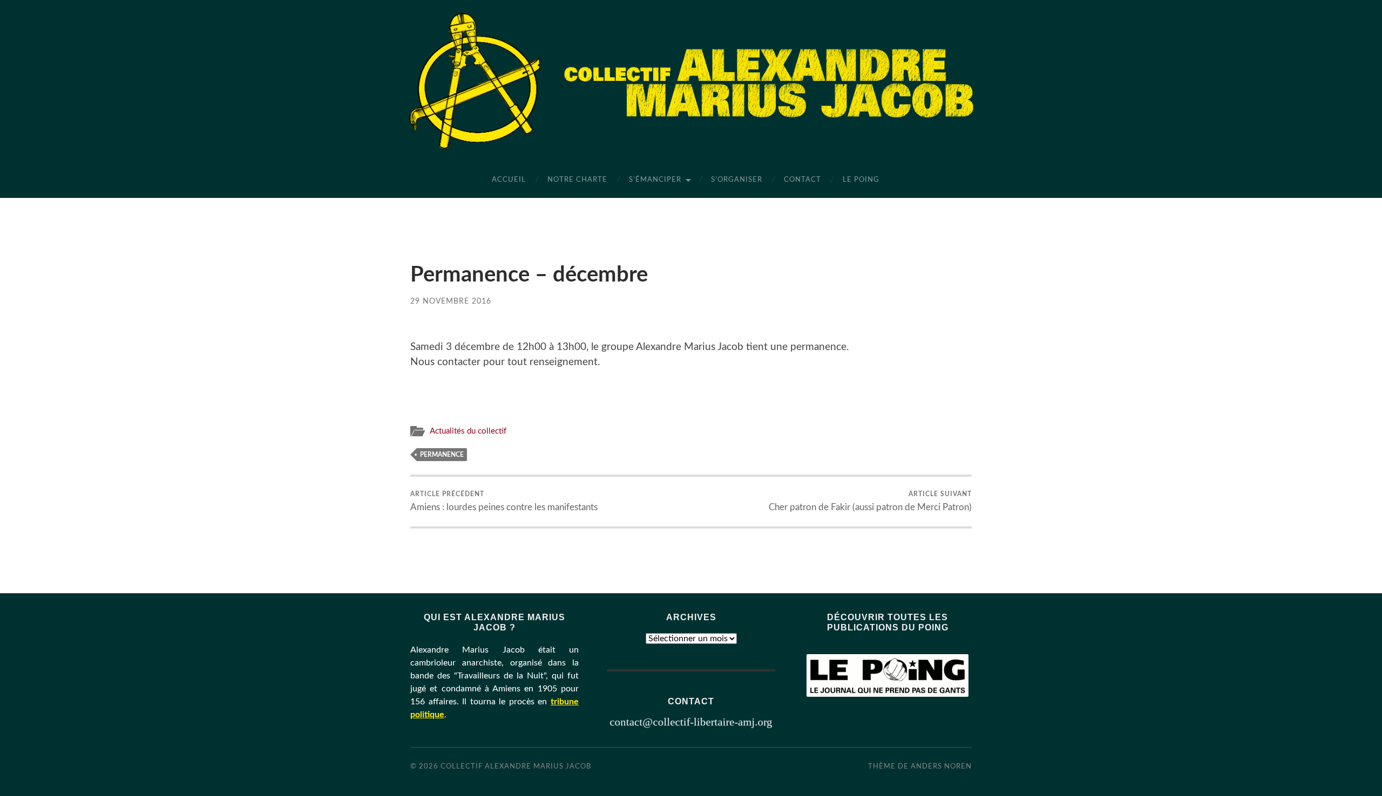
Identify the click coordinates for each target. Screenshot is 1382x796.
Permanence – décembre (529, 275)
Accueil (509, 179)
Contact (802, 179)
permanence (442, 454)
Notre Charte (577, 179)
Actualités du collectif (468, 431)
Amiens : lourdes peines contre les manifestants (504, 501)
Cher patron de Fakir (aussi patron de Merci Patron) (870, 501)
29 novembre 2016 (450, 301)
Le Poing (861, 179)
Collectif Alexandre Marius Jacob (516, 766)
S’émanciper (655, 179)
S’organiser (736, 179)
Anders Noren (941, 766)
